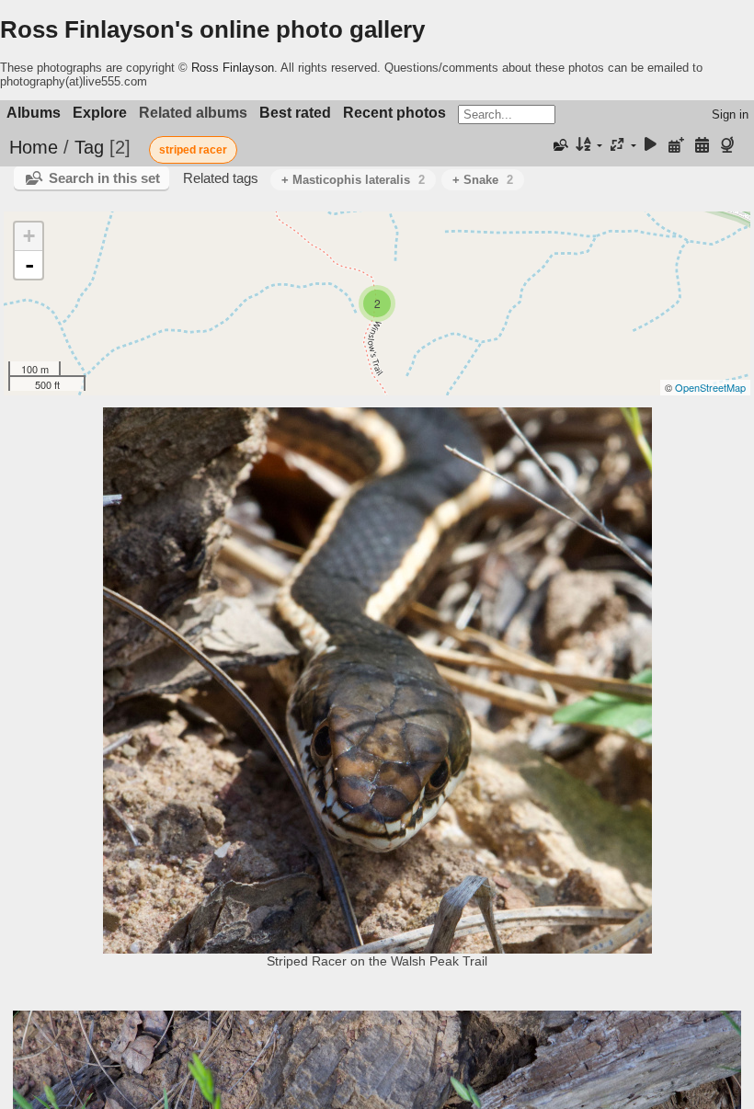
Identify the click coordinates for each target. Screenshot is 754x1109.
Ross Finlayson (232, 67)
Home (33, 147)
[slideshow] (651, 145)
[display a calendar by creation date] (702, 145)
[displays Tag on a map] (729, 145)
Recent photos (394, 112)
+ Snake (482, 180)
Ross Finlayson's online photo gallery (212, 29)
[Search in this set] (560, 145)
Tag (89, 147)
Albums (33, 112)
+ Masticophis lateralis (353, 180)
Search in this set (104, 178)
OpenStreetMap (710, 387)
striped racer (193, 149)
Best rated (295, 112)
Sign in (730, 114)
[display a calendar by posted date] (677, 145)
